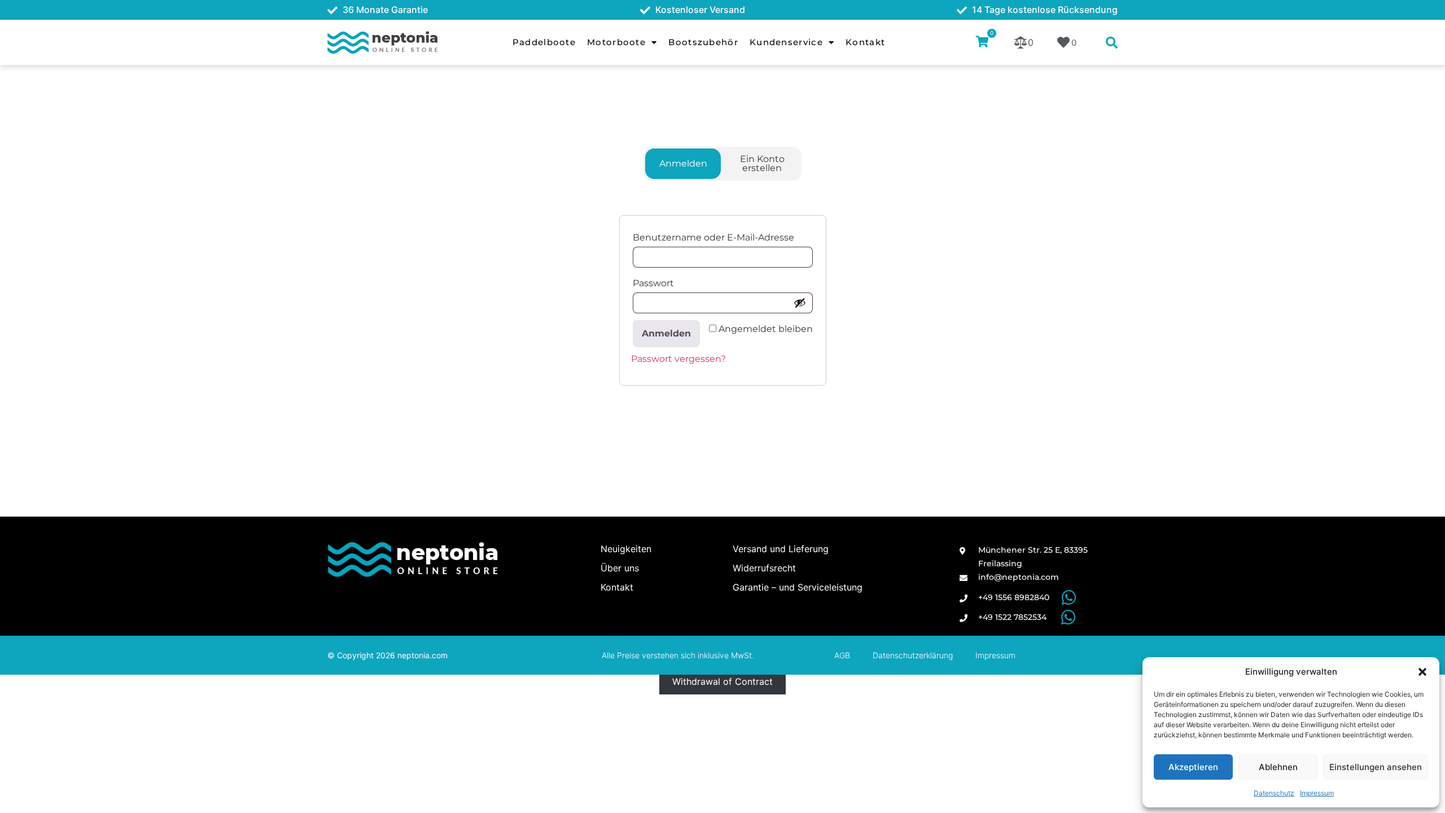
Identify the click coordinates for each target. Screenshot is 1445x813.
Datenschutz (1274, 793)
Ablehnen (1278, 767)
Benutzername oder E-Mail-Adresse (716, 237)
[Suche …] (1112, 43)
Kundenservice (786, 42)
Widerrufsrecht (764, 568)
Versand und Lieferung (781, 548)
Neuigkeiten (626, 548)
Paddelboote (544, 42)
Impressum (1317, 793)
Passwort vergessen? (678, 358)
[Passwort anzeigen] (800, 302)
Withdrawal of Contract (722, 681)
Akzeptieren (1193, 767)
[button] (1422, 672)
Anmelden (666, 333)
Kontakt (865, 42)
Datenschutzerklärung (913, 655)
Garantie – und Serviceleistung (797, 587)
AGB (842, 655)
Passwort (656, 283)
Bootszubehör (703, 42)
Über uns (620, 568)
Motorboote (616, 42)
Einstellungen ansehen (1375, 767)
